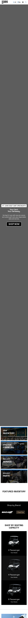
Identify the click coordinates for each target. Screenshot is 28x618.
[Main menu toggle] (22, 2)
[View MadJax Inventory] (7, 512)
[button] (26, 2)
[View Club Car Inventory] (21, 512)
